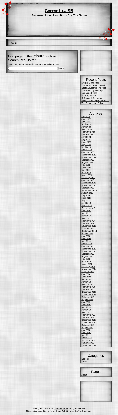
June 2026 (86, 119)
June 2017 (86, 210)
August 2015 (87, 256)
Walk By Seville (88, 95)
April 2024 (86, 127)
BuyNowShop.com (82, 411)
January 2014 (87, 289)
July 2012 (85, 330)
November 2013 (88, 294)
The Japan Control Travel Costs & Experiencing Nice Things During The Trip (93, 88)
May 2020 (86, 144)
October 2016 (87, 228)
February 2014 (88, 287)
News (84, 361)
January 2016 (87, 246)
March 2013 (86, 312)
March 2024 (86, 129)
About (13, 43)
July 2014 (85, 274)
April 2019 (86, 172)
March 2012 (86, 337)
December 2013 (88, 292)
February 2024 (88, 132)
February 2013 (88, 315)
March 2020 (86, 149)
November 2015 (88, 251)
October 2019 (87, 160)
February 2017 (88, 221)
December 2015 (88, 249)
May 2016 (86, 241)
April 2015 (86, 261)
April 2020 (86, 147)
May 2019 (86, 170)
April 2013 (86, 310)
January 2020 (87, 152)
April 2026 (86, 124)
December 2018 (88, 182)
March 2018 (86, 205)
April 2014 (86, 282)
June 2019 (86, 167)
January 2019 (87, 180)
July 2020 (85, 139)
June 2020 (86, 142)
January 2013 (87, 317)
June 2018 (86, 198)
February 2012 (88, 340)
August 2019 (87, 162)
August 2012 (87, 327)
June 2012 (86, 332)
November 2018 (88, 185)
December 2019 (88, 155)
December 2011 (88, 345)
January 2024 (87, 134)
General (85, 359)
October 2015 (87, 254)
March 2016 (86, 243)
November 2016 (88, 226)
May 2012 (86, 335)
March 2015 (86, 264)
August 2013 (87, 299)
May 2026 (86, 121)
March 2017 (86, 218)
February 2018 (88, 208)
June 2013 (86, 304)
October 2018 (87, 188)
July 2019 (85, 165)
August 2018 (87, 193)
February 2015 (88, 266)
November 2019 (88, 157)
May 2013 (86, 307)
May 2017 (86, 213)
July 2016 (85, 236)
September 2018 (89, 190)
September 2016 (89, 231)
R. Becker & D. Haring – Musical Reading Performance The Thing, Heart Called (95, 100)
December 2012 (88, 320)
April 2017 (86, 215)
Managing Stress (89, 93)
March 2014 (86, 284)
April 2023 (86, 137)
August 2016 (87, 233)
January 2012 (87, 343)
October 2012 (87, 325)
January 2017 (87, 223)
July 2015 (85, 259)
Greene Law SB (59, 10)
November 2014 (88, 269)
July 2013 (85, 302)
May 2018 (86, 200)
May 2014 (86, 279)
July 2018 (85, 195)
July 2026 (85, 116)
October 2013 (87, 297)
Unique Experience (90, 83)
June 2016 (86, 238)
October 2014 (87, 271)
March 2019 (86, 175)
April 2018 (86, 203)
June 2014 (86, 276)
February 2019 (88, 177)
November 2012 (88, 322)
